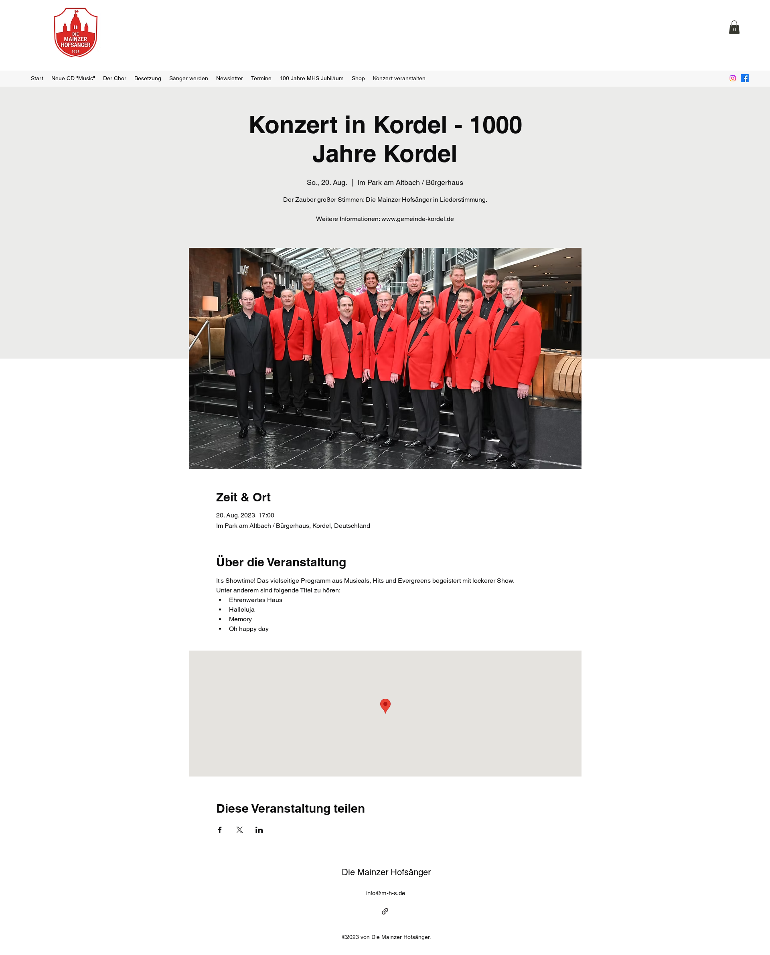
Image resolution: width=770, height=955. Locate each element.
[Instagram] (733, 78)
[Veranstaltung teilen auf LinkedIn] (259, 830)
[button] (734, 27)
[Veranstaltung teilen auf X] (239, 830)
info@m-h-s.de (385, 893)
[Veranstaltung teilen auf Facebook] (220, 830)
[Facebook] (745, 78)
